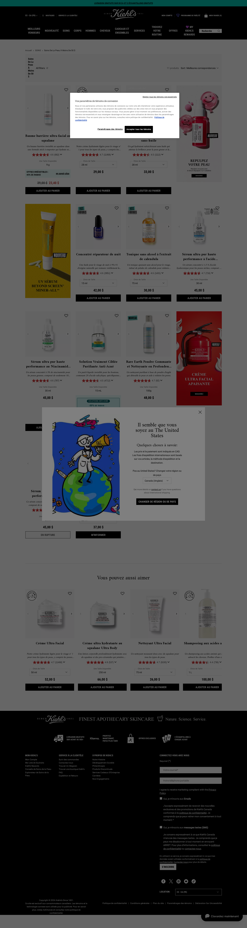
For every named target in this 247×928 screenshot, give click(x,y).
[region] (124, 115)
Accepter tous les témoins (139, 129)
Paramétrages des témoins (110, 129)
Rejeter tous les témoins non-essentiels (160, 97)
